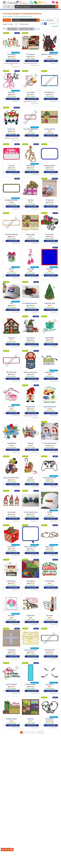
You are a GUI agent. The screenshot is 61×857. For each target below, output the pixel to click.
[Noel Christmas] (11, 42)
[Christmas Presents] (11, 707)
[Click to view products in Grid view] (45, 23)
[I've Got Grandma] (49, 569)
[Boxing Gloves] (30, 153)
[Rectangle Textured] (30, 672)
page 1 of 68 (53, 23)
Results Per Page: (8, 24)
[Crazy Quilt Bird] (30, 569)
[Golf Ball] (49, 500)
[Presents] (30, 465)
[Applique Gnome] (30, 394)
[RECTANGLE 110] (49, 80)
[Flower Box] (30, 707)
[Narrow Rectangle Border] (30, 117)
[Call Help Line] (31, 2)
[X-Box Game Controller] (49, 465)
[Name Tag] (11, 153)
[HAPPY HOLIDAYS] (11, 672)
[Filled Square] (49, 257)
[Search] (56, 6)
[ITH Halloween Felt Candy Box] (30, 291)
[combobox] (35, 6)
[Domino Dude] (30, 603)
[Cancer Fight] (30, 257)
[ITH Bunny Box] (49, 188)
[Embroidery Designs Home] (18, 2)
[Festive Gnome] (30, 326)
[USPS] (11, 291)
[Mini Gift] (11, 257)
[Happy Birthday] (49, 326)
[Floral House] (11, 326)
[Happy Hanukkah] (49, 360)
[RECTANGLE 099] (49, 638)
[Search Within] (38, 20)
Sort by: (43, 20)
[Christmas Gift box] (49, 117)
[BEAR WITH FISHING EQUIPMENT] (49, 42)
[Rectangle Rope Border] (11, 188)
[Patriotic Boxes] (11, 569)
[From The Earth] (30, 80)
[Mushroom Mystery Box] (30, 360)
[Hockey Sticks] (49, 672)
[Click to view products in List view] (42, 23)
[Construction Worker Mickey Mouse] (11, 465)
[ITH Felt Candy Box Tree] (30, 500)
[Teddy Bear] (30, 188)
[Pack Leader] (49, 603)
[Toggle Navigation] (4, 2)
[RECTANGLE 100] (11, 360)
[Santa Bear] (30, 431)
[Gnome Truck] (11, 117)
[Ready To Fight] (49, 534)
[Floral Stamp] (11, 603)
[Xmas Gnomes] (11, 500)
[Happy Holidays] (30, 222)
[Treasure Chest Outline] (30, 638)
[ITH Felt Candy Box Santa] (49, 431)
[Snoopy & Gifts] (49, 222)
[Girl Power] (11, 394)
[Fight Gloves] (11, 80)
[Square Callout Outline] (30, 534)
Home (4, 16)
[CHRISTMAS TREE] (49, 291)
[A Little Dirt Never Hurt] (49, 394)
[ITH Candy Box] (30, 42)
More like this (15, 66)
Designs (10, 16)
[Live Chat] (35, 2)
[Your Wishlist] (53, 2)
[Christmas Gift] (11, 534)
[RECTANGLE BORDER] (11, 222)
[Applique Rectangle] (49, 153)
